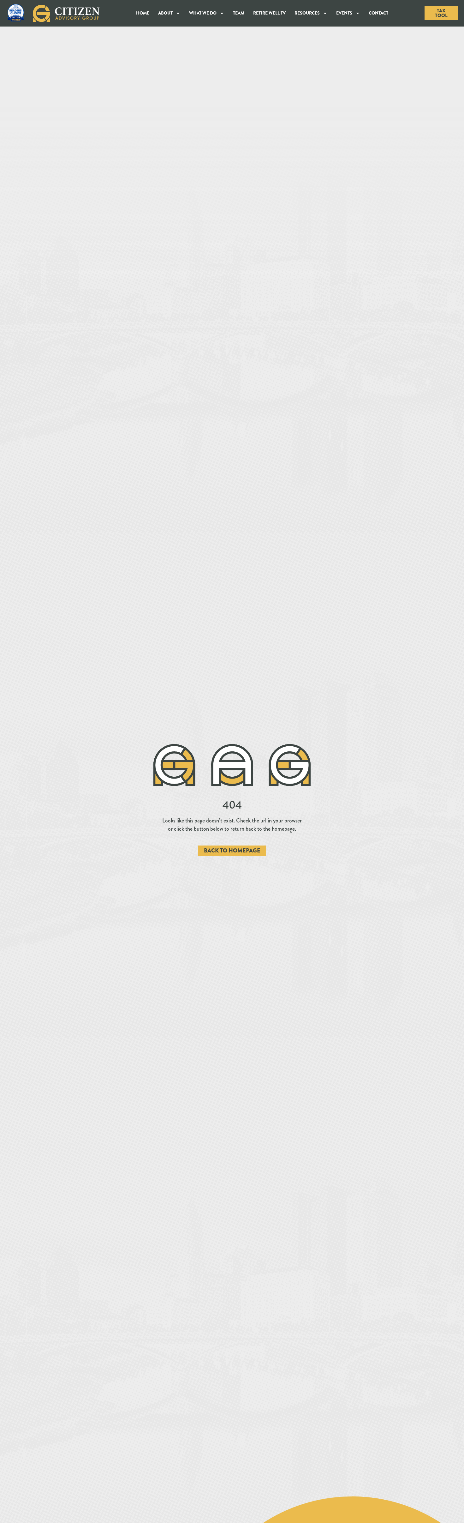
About (165, 13)
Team (238, 13)
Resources (307, 13)
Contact (378, 13)
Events (344, 13)
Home (142, 13)
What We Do (203, 13)
